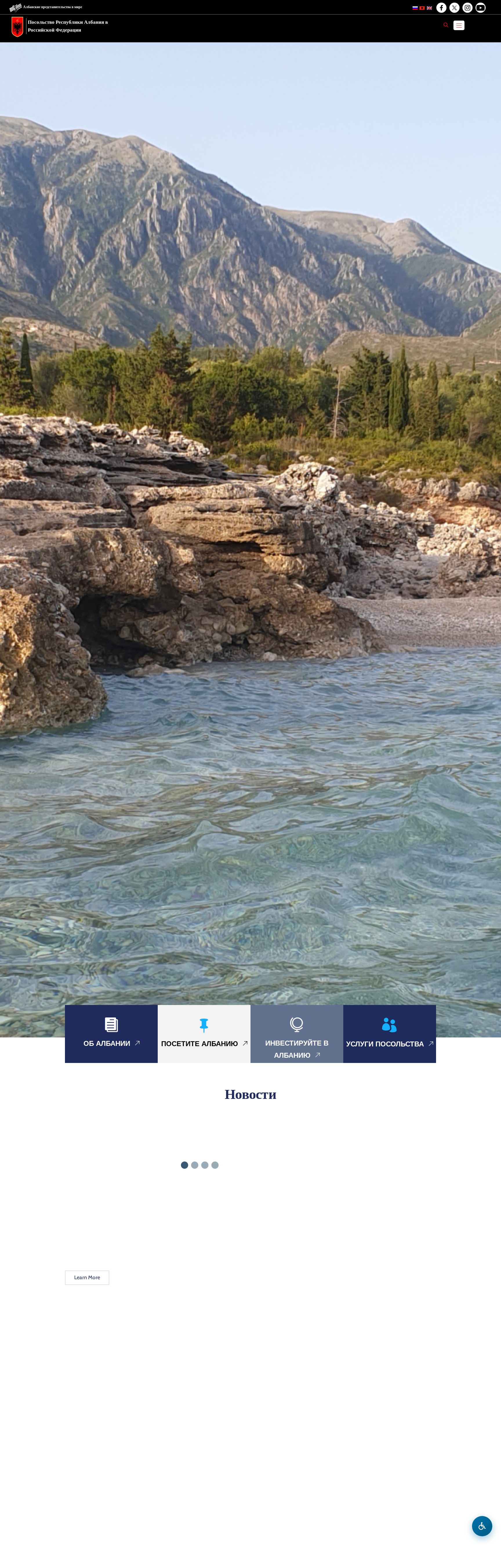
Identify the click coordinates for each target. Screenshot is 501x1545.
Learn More (87, 1277)
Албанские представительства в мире (52, 7)
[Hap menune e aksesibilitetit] (482, 1526)
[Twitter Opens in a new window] (454, 8)
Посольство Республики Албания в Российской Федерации (68, 26)
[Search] (446, 25)
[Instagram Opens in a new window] (467, 8)
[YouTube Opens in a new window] (480, 8)
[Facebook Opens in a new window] (441, 8)
